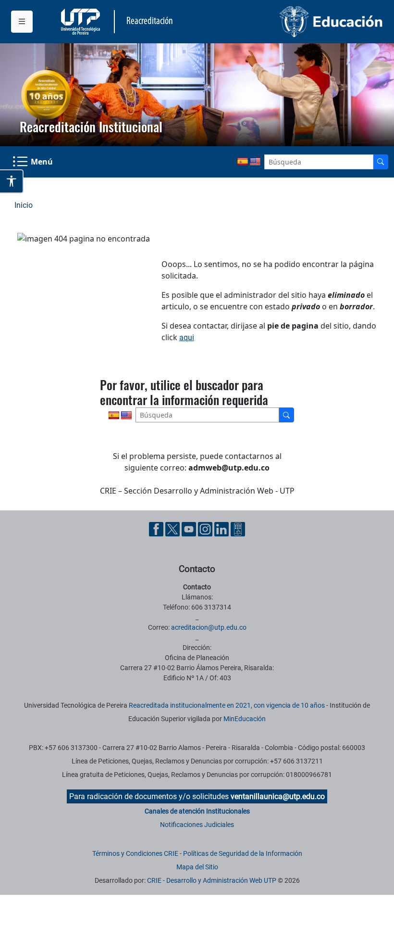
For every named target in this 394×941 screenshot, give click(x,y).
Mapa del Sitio (197, 867)
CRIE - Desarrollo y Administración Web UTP (211, 880)
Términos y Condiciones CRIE (135, 853)
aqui (186, 337)
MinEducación (244, 719)
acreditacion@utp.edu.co (208, 627)
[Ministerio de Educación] (293, 21)
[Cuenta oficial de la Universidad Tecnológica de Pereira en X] (173, 528)
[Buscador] (380, 161)
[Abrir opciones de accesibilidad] (12, 181)
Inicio (23, 205)
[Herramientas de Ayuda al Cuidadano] (238, 528)
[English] (255, 162)
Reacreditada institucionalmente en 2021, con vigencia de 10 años (227, 705)
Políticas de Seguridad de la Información (242, 853)
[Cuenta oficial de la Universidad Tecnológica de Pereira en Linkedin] (222, 528)
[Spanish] (242, 162)
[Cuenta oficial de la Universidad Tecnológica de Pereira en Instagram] (206, 528)
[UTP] (81, 22)
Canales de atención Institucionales (197, 811)
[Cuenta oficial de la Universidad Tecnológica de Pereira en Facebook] (157, 528)
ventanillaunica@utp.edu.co (278, 796)
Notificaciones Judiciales (197, 824)
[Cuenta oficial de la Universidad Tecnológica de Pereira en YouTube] (190, 528)
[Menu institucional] (22, 22)
